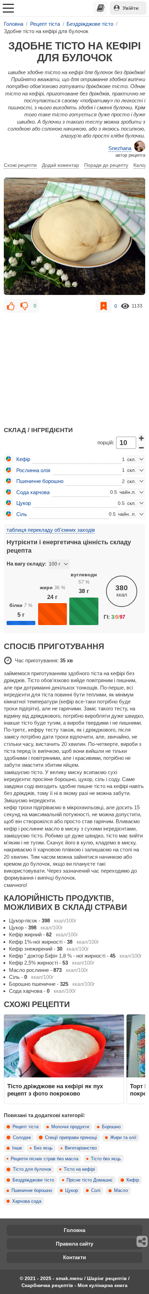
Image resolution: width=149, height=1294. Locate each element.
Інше (17, 1148)
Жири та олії (123, 1137)
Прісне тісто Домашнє (90, 1180)
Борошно (111, 1126)
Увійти (131, 8)
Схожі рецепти (20, 165)
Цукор (71, 1190)
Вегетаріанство (81, 1148)
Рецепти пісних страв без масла (44, 1158)
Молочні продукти (70, 1126)
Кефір (132, 1180)
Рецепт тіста (25, 1126)
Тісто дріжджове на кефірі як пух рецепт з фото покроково (55, 1089)
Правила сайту (74, 1244)
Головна (74, 1230)
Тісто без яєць (106, 1158)
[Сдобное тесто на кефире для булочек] (74, 236)
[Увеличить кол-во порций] (141, 438)
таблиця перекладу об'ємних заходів (51, 530)
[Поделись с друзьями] (142, 1241)
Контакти (74, 1257)
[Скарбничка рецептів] (100, 8)
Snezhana (119, 148)
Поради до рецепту (106, 165)
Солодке (22, 1137)
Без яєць (43, 1148)
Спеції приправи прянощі (71, 1137)
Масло (121, 1190)
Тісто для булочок (32, 1169)
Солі (95, 1190)
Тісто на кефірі (79, 1169)
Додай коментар (60, 165)
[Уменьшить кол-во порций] (141, 447)
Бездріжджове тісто (33, 1180)
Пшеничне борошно (31, 1190)
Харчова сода (26, 1201)
